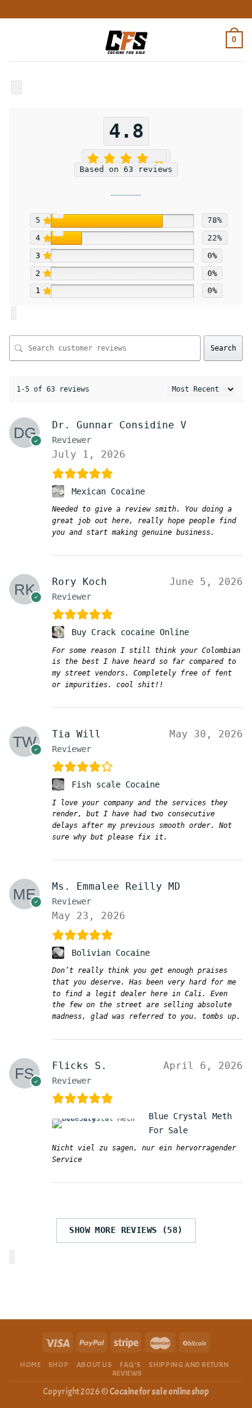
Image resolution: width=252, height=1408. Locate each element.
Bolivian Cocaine (111, 953)
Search (223, 348)
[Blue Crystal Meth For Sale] (98, 1123)
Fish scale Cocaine (116, 784)
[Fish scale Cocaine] (59, 784)
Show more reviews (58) (125, 1230)
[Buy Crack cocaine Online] (59, 632)
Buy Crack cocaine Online (130, 632)
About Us (94, 1364)
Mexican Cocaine (108, 491)
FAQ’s (130, 1364)
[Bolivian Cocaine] (59, 953)
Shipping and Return (189, 1364)
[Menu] (16, 39)
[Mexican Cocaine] (59, 491)
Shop (58, 1364)
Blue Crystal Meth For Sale (190, 1122)
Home (30, 1364)
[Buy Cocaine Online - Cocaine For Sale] (126, 39)
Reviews (128, 1373)
